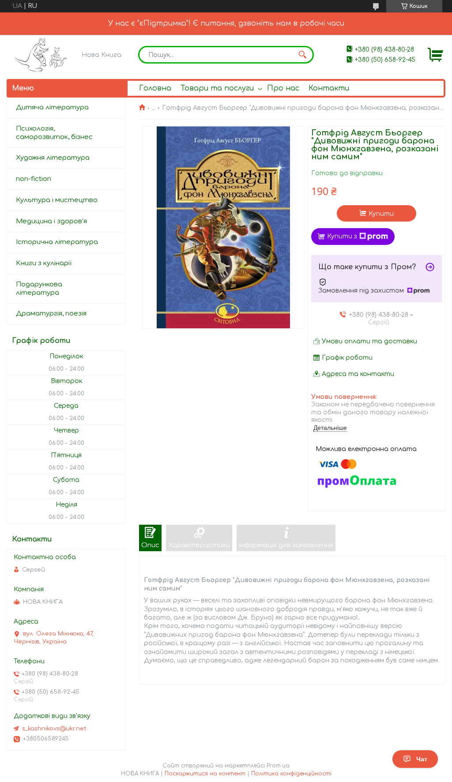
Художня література (53, 158)
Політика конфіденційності (291, 774)
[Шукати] (303, 55)
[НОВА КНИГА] (42, 54)
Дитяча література (52, 107)
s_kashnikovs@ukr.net (54, 729)
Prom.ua (278, 766)
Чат (421, 759)
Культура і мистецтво (57, 200)
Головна (155, 88)
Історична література (57, 242)
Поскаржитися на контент (205, 774)
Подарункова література (39, 289)
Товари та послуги (217, 88)
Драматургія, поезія (51, 313)
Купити (381, 214)
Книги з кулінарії (44, 263)
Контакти (329, 88)
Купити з (342, 236)
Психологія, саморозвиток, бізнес (54, 133)
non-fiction (33, 179)
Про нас (283, 88)
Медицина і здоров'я (51, 221)
